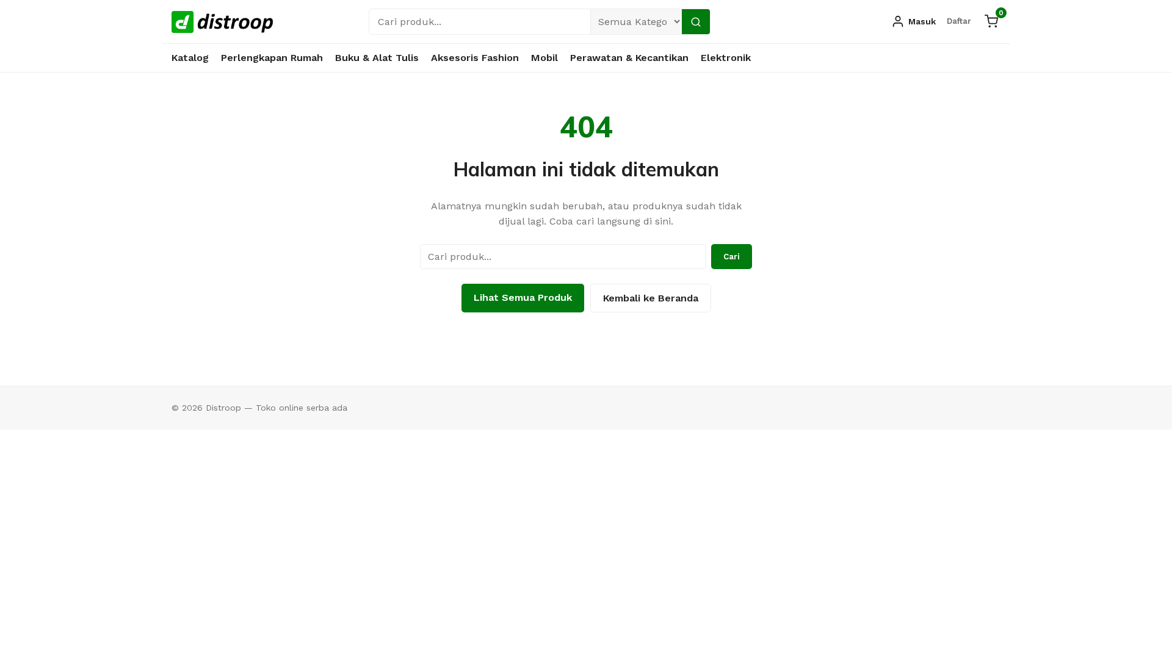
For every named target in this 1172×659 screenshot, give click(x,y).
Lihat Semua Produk (523, 297)
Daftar (959, 21)
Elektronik (726, 57)
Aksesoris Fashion (475, 57)
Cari (731, 256)
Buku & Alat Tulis (377, 57)
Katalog (190, 57)
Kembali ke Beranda (650, 298)
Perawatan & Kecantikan (629, 57)
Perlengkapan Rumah (272, 57)
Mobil (544, 57)
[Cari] (696, 21)
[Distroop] (222, 22)
